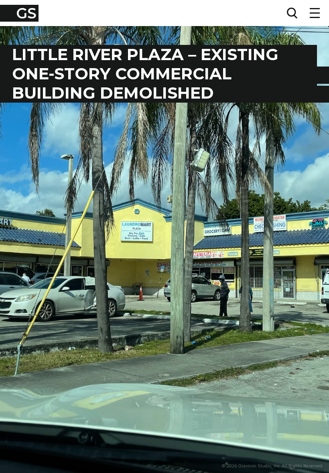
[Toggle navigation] (314, 13)
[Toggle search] (292, 13)
